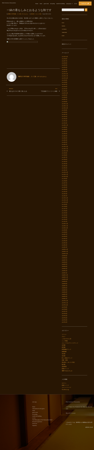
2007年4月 (64, 318)
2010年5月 (64, 238)
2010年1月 (64, 247)
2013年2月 (64, 168)
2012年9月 (64, 178)
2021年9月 (64, 80)
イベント (64, 334)
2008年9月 (64, 281)
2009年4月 (64, 266)
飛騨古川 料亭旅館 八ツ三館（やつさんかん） (18, 13)
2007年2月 (64, 322)
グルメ (63, 336)
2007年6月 (64, 313)
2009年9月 (64, 255)
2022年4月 (64, 67)
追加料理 (64, 366)
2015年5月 (64, 116)
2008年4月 (64, 292)
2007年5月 (64, 315)
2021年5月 (64, 88)
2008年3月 (64, 294)
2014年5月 (64, 136)
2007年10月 (65, 305)
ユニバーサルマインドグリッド (70, 343)
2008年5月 (64, 290)
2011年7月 (64, 208)
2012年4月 (64, 189)
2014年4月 (64, 138)
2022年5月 (64, 65)
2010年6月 (64, 236)
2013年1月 (64, 170)
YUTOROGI (64, 29)
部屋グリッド (65, 368)
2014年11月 (65, 125)
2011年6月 (64, 210)
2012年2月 (64, 193)
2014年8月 (64, 129)
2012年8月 (64, 181)
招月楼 (63, 347)
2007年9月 (64, 307)
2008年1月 (64, 298)
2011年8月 (64, 206)
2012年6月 (64, 185)
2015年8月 (64, 112)
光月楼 (63, 345)
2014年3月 (64, 140)
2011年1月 (64, 221)
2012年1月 (64, 195)
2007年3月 (64, 320)
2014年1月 (64, 144)
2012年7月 (64, 183)
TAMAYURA (64, 32)
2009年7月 (64, 260)
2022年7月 (64, 61)
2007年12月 (65, 300)
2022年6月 (64, 63)
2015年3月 (64, 121)
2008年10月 (65, 279)
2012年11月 (65, 174)
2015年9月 (64, 110)
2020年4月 (64, 95)
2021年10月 (65, 78)
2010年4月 (64, 240)
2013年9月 (64, 153)
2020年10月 (65, 93)
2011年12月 (65, 198)
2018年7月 (64, 99)
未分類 (63, 353)
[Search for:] (73, 10)
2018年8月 (64, 97)
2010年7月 (64, 234)
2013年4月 (64, 163)
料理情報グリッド (66, 349)
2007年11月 (65, 303)
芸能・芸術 (65, 360)
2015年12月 (65, 103)
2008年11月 (65, 277)
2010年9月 (64, 230)
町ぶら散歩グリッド (67, 358)
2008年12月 (65, 275)
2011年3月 (64, 217)
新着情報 (64, 351)
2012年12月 (65, 172)
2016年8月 (64, 101)
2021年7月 (64, 84)
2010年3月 (64, 243)
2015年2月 (64, 123)
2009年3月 (64, 268)
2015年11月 (65, 106)
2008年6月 (64, 288)
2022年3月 (64, 69)
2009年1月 (64, 273)
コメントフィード (66, 387)
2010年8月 (64, 232)
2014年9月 (64, 127)
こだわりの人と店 (66, 338)
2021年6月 (64, 86)
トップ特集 (65, 341)
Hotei (63, 23)
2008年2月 (64, 296)
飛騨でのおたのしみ (67, 370)
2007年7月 (64, 311)
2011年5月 (64, 213)
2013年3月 (64, 165)
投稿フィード (65, 385)
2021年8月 (64, 82)
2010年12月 (65, 223)
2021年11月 (65, 76)
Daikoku (63, 26)
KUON (63, 36)
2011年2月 (64, 219)
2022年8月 (64, 58)
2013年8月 (64, 155)
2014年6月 (64, 133)
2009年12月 (65, 249)
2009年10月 (65, 253)
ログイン (64, 383)
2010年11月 (65, 225)
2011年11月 (65, 200)
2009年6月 (64, 262)
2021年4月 (64, 91)
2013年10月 (65, 151)
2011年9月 (64, 204)
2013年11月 (65, 148)
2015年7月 (64, 114)
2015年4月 (64, 118)
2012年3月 (64, 191)
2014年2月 (64, 142)
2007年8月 (64, 309)
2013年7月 (64, 157)
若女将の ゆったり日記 (36, 13)
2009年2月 (64, 270)
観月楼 (63, 364)
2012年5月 (64, 187)
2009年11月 (65, 251)
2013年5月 (64, 161)
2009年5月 (64, 264)
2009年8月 (64, 258)
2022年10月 (65, 56)
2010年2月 (64, 245)
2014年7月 (64, 131)
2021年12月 (65, 73)
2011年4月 (64, 215)
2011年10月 (65, 202)
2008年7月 (64, 285)
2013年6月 (64, 159)
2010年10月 (65, 228)
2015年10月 (65, 108)
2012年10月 (65, 176)
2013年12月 (65, 146)
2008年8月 (64, 283)
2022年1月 (64, 71)
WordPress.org (65, 389)
